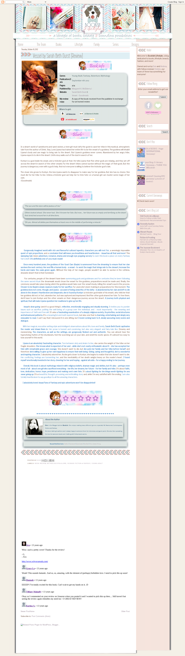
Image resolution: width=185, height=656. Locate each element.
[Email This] (42, 460)
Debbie (158, 69)
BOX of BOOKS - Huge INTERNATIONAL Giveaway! (153, 151)
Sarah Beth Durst (79, 92)
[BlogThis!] (45, 460)
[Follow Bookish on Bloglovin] (153, 114)
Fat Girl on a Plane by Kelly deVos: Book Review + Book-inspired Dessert (151, 242)
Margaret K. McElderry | (82, 89)
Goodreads (79, 444)
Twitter (66, 444)
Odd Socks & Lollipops (149, 216)
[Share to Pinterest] (53, 460)
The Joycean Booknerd (150, 248)
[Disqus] (75, 504)
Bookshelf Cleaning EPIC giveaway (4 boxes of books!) (154, 179)
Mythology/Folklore (56, 463)
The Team (41, 44)
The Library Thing (95, 444)
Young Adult (97, 463)
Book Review (40, 463)
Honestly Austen (147, 224)
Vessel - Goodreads (80, 96)
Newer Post (25, 611)
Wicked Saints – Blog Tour (150, 234)
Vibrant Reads (146, 232)
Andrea (163, 67)
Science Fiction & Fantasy (78, 463)
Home (20, 44)
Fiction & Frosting (147, 238)
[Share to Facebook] (50, 460)
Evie (154, 67)
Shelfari (86, 444)
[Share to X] (48, 460)
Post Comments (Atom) (41, 616)
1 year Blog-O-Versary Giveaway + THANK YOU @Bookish (155, 165)
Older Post (125, 611)
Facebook (72, 444)
